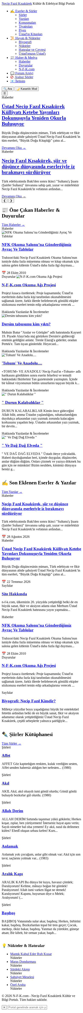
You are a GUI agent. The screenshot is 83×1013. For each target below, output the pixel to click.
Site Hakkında (14, 594)
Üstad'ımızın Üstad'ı (32, 53)
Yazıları (24, 19)
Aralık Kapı (12, 874)
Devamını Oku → (14, 148)
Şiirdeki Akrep (20, 969)
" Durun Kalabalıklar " (23, 402)
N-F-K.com (26, 69)
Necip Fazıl (17, 3)
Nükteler (24, 46)
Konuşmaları (27, 22)
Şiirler (23, 15)
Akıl (5, 783)
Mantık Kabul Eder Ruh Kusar (31, 954)
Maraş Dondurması (23, 961)
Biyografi (25, 42)
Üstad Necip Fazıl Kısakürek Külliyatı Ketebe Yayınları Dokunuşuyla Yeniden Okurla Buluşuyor (34, 115)
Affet (6, 755)
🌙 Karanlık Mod (26, 88)
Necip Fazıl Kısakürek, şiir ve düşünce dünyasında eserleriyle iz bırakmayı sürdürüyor (38, 166)
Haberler (24, 61)
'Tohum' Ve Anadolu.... (22, 363)
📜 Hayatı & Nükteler (25, 38)
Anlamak (10, 846)
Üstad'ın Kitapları (30, 34)
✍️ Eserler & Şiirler (23, 11)
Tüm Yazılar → (12, 492)
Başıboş (8, 913)
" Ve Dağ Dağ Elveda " (22, 445)
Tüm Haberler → (13, 224)
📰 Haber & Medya (23, 57)
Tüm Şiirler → (11, 743)
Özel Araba (18, 985)
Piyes (22, 30)
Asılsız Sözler (24, 77)
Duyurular (26, 65)
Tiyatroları (26, 26)
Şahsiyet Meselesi (22, 977)
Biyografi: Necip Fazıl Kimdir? (29, 701)
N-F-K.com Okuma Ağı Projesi (29, 285)
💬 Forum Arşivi (21, 73)
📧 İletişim (17, 81)
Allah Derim (12, 811)
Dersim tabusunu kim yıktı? (26, 324)
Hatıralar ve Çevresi (32, 49)
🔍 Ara (7, 88)
